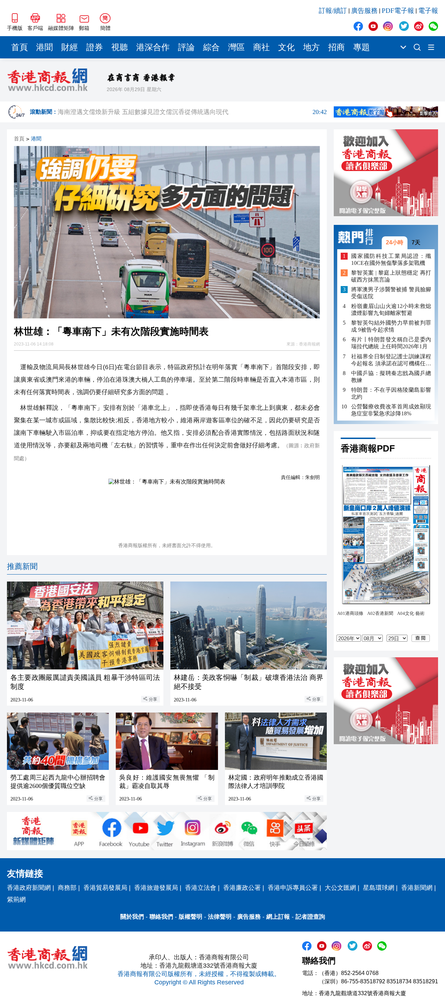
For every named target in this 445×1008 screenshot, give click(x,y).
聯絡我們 (161, 916)
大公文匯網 (340, 887)
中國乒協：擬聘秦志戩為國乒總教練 (391, 376)
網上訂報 (278, 916)
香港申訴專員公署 (293, 887)
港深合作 (153, 47)
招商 (336, 47)
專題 (361, 47)
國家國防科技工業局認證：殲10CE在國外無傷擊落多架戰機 (391, 259)
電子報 (428, 10)
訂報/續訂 (333, 10)
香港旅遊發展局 (156, 887)
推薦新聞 (22, 566)
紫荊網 (16, 899)
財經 (69, 47)
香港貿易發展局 (105, 887)
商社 (261, 47)
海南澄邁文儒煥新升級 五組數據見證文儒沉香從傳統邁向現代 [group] (192, 111)
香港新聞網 (416, 887)
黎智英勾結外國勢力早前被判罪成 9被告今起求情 (391, 326)
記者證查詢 (310, 916)
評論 (186, 47)
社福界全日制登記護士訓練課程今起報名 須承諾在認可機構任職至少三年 (391, 360)
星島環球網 (378, 887)
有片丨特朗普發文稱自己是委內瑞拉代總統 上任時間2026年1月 (391, 342)
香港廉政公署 (242, 887)
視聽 (119, 47)
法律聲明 (220, 916)
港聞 (44, 47)
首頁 (19, 47)
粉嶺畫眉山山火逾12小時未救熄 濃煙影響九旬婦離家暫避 (391, 309)
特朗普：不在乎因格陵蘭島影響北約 (391, 393)
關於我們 (132, 916)
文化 (286, 47)
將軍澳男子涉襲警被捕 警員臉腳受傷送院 (391, 292)
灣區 (236, 47)
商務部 (67, 887)
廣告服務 (364, 10)
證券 (94, 47)
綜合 (211, 47)
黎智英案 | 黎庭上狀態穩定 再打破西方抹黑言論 (391, 276)
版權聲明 (190, 916)
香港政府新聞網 (29, 887)
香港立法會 (200, 887)
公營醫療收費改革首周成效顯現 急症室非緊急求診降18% (391, 409)
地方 (311, 47)
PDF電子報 (398, 10)
